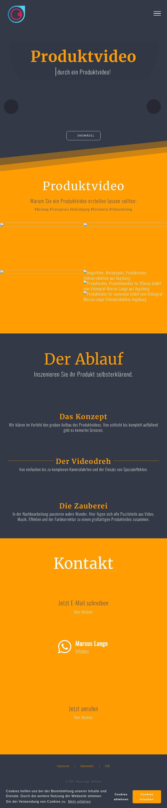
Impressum (63, 766)
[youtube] (63, 671)
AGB (107, 766)
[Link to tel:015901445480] (154, 106)
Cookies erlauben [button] (147, 797)
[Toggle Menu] (157, 13)
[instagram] (104, 671)
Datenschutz (87, 766)
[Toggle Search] (147, 13)
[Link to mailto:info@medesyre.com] (11, 106)
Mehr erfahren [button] (79, 801)
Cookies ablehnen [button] (121, 797)
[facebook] (83, 671)
